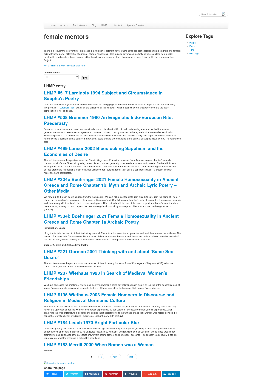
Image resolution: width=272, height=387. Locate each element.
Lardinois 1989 (67, 107)
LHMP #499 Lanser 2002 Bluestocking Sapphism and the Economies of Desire (104, 151)
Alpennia (60, 11)
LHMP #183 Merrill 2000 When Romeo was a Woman (99, 344)
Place (192, 46)
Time (191, 49)
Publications (79, 25)
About (63, 25)
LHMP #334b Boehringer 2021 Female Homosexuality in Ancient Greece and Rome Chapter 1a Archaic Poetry (111, 219)
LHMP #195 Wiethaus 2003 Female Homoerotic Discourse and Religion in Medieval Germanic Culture (109, 297)
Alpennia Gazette (135, 25)
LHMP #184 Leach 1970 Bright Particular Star (91, 322)
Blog (94, 25)
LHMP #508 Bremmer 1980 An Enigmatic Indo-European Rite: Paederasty (108, 120)
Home (53, 25)
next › (116, 356)
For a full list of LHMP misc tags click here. (65, 65)
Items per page (52, 72)
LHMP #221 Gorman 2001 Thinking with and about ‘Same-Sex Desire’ (108, 254)
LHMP (104, 25)
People (192, 42)
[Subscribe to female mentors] (59, 362)
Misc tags (194, 53)
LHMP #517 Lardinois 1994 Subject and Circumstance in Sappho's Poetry (103, 95)
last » (132, 356)
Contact (118, 25)
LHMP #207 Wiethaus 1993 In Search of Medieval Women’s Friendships (105, 276)
